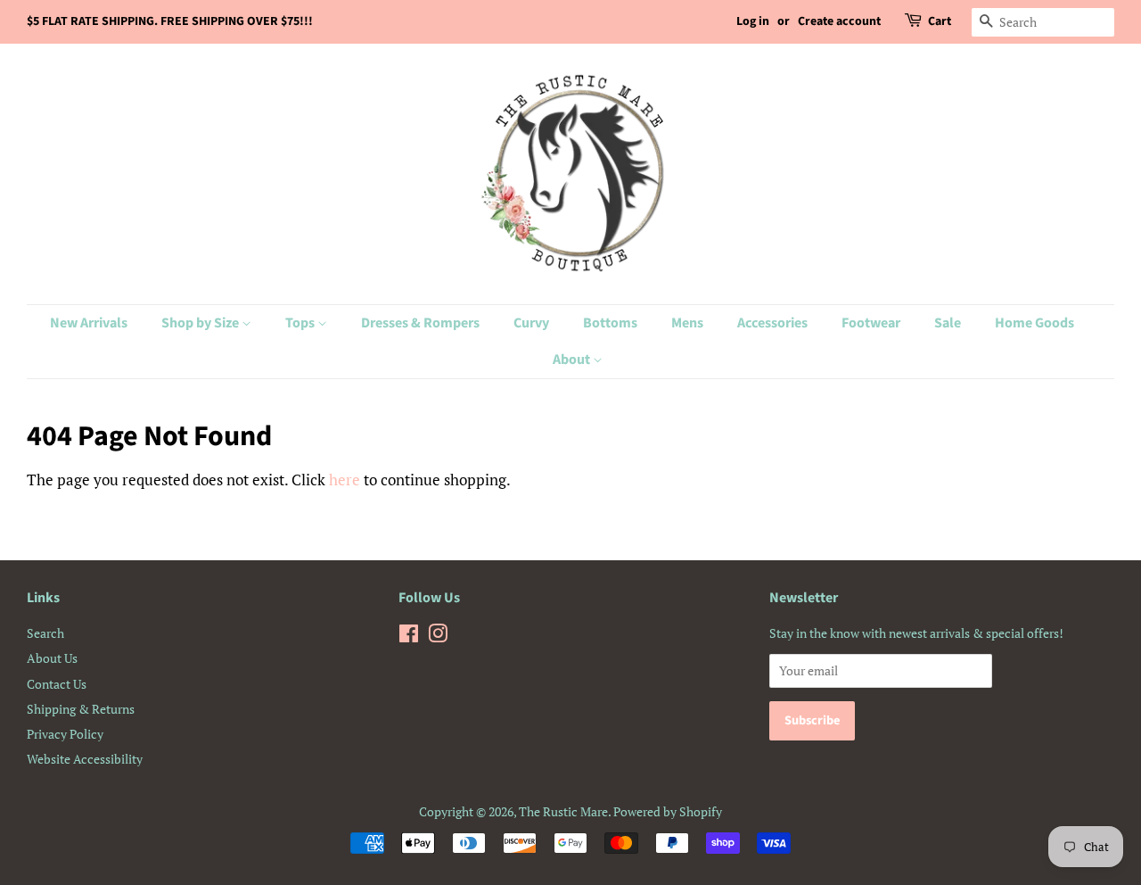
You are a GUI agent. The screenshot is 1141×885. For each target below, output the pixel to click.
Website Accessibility (85, 758)
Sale (947, 323)
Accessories (772, 323)
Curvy (531, 323)
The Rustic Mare (563, 811)
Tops (301, 323)
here (344, 479)
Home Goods (1034, 323)
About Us (52, 657)
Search (45, 632)
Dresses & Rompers (420, 323)
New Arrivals (88, 323)
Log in (752, 21)
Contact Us (56, 683)
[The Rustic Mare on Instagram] (437, 636)
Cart (939, 21)
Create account (839, 21)
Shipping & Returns (81, 708)
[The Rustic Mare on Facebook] (408, 636)
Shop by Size (201, 323)
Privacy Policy (65, 733)
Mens (687, 323)
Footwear (870, 323)
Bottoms (610, 323)
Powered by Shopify (667, 811)
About (573, 359)
